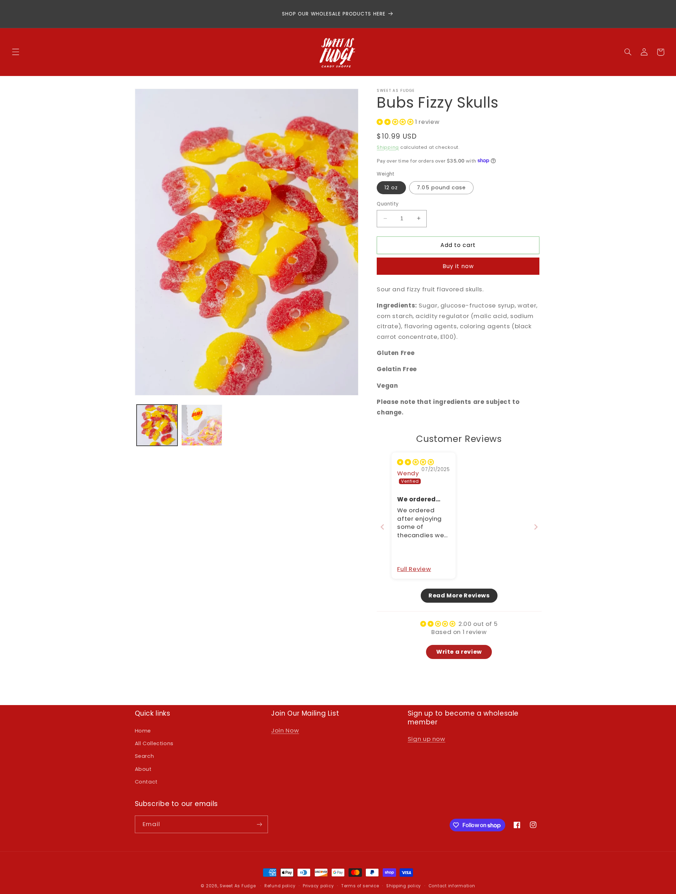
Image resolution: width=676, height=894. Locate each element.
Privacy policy (318, 886)
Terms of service (360, 886)
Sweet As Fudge (238, 886)
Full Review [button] (414, 569)
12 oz (391, 187)
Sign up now (426, 739)
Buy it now (458, 266)
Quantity (388, 204)
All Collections (154, 743)
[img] (415, 462)
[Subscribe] (259, 824)
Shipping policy (403, 886)
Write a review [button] (459, 651)
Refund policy (280, 886)
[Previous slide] (382, 526)
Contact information (451, 886)
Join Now (285, 730)
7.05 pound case (441, 187)
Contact (146, 781)
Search (144, 756)
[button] (15, 52)
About (143, 769)
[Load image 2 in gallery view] (202, 425)
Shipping (388, 147)
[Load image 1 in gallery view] (157, 425)
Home (143, 730)
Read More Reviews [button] (459, 595)
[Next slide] (536, 526)
